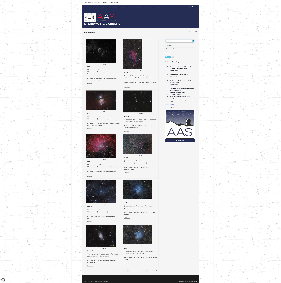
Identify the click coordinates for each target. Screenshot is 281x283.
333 (145, 271)
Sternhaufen (140, 206)
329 (130, 271)
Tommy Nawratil (129, 253)
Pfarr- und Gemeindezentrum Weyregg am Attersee (181, 100)
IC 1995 (89, 207)
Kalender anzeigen (169, 104)
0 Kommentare (92, 71)
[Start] (185, 31)
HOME (85, 2)
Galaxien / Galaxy (142, 119)
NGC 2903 (90, 251)
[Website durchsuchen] (195, 7)
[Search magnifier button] (193, 41)
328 (126, 271)
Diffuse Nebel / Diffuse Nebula (106, 70)
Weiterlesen (90, 83)
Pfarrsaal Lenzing (173, 76)
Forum (97, 2)
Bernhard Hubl (102, 212)
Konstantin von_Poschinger (105, 71)
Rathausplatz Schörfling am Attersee (177, 92)
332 (141, 271)
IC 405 (89, 161)
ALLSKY (116, 2)
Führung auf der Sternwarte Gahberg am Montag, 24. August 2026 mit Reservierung (182, 67)
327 (122, 271)
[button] (3, 280)
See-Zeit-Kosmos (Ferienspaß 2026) (179, 74)
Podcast (110, 2)
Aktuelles (91, 2)
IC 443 (89, 66)
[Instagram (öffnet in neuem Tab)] (192, 7)
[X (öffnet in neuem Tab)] (189, 7)
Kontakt (195, 281)
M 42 (88, 114)
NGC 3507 (127, 116)
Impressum (191, 281)
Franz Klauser (138, 77)
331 (137, 271)
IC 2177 (126, 72)
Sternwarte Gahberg (174, 70)
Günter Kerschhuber (103, 167)
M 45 (125, 203)
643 (153, 271)
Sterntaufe (103, 2)
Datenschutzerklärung (183, 281)
